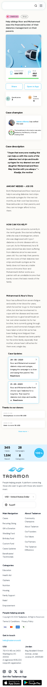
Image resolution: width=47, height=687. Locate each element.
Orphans (6, 580)
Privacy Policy (27, 621)
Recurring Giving (9, 523)
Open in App (33, 86)
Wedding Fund (9, 533)
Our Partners (30, 542)
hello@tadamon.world (12, 640)
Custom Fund (8, 543)
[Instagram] (4, 671)
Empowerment (9, 605)
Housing (6, 590)
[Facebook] (9, 671)
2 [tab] (25, 66)
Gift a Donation (9, 528)
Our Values (29, 536)
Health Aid (7, 575)
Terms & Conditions (11, 621)
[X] (15, 671)
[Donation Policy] (39, 453)
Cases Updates (9, 548)
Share (14, 86)
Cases (5, 518)
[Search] (35, 5)
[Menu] (41, 5)
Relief (5, 600)
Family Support (9, 595)
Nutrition (6, 585)
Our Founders (30, 531)
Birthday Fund (8, 538)
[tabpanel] (23, 51)
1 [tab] (21, 66)
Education (7, 570)
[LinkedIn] (21, 671)
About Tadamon (32, 526)
